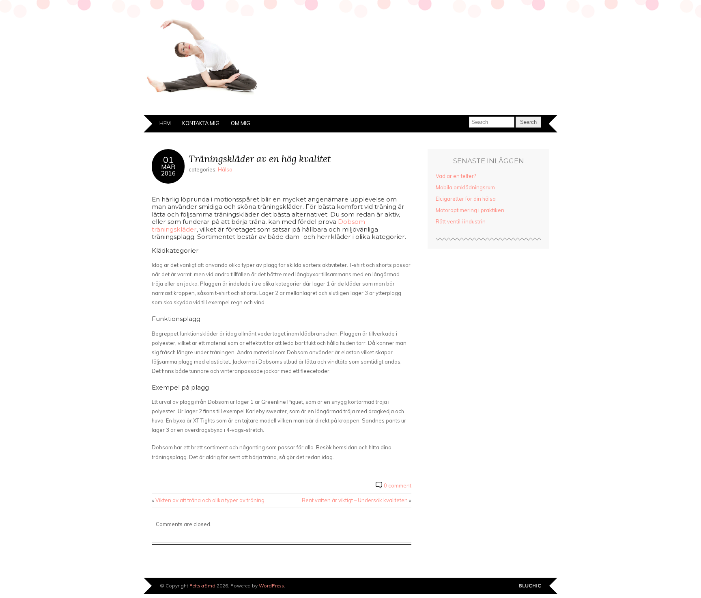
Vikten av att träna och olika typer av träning (209, 500)
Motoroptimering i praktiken (470, 210)
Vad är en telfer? (456, 176)
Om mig (240, 123)
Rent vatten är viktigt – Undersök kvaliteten (355, 500)
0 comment (397, 485)
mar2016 (168, 170)
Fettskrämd (202, 586)
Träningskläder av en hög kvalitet (260, 159)
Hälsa (225, 169)
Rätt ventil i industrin (461, 221)
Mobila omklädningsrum (465, 187)
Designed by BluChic (530, 586)
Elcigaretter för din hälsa (466, 198)
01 (168, 159)
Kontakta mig (200, 123)
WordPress (271, 586)
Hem (165, 123)
